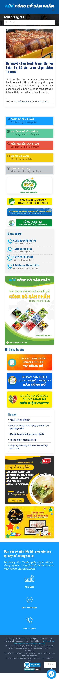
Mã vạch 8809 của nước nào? (20, 419)
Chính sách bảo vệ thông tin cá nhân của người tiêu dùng (34, 642)
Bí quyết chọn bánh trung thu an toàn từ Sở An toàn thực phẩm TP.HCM (29, 67)
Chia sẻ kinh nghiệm (23, 101)
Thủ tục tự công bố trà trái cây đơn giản (23, 439)
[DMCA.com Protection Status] (32, 669)
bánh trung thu (43, 101)
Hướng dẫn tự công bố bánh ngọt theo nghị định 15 (27, 434)
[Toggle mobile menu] (53, 9)
